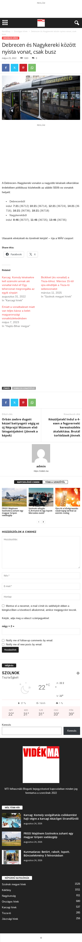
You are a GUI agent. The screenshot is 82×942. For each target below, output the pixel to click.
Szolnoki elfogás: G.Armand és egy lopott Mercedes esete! (40, 510)
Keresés (6, 724)
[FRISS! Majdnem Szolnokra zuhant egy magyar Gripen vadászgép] (14, 497)
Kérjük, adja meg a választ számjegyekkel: (26, 618)
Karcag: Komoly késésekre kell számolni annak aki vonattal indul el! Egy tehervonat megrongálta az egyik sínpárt (18, 285)
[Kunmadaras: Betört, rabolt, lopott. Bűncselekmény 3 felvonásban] (11, 857)
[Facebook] (6, 68)
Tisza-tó (6, 913)
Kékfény (6, 890)
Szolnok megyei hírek (14, 884)
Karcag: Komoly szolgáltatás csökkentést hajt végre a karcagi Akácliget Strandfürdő (51, 816)
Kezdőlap (6, 31)
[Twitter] (14, 68)
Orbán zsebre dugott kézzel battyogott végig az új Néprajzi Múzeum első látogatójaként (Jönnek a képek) (20, 427)
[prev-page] (39, 522)
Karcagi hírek (9, 907)
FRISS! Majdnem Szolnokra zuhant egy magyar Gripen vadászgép (12, 512)
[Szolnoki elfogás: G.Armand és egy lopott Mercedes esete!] (41, 497)
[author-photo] (41, 453)
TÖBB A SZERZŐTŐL (55, 482)
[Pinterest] (23, 68)
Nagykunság (9, 895)
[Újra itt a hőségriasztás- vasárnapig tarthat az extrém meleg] (67, 497)
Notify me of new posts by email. (24, 644)
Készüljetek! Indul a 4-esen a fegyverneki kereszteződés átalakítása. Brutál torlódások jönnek (64, 427)
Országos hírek (20, 31)
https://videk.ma (41, 471)
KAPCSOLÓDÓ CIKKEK (28, 482)
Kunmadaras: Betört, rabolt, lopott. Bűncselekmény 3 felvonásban (47, 853)
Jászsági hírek (10, 918)
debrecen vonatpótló (24, 388)
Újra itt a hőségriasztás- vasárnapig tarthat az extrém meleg (67, 510)
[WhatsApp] (32, 68)
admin (41, 466)
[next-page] (43, 522)
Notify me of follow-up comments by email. (29, 640)
